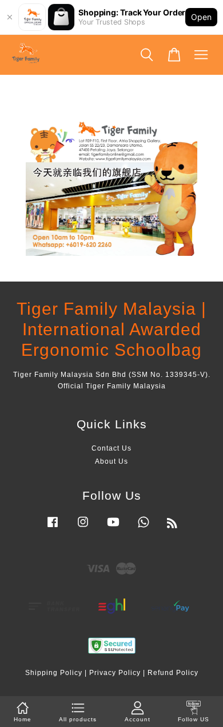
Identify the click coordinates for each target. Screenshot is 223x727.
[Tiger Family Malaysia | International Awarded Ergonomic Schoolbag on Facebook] (53, 528)
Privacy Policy (115, 673)
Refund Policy (173, 673)
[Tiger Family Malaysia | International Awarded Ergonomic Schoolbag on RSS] (172, 525)
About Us (111, 461)
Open (201, 17)
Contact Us (111, 448)
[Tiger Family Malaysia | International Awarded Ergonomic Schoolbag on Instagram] (83, 528)
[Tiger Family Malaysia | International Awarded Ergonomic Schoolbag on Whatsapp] (144, 528)
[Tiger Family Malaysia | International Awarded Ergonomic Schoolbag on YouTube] (113, 528)
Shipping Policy (53, 673)
